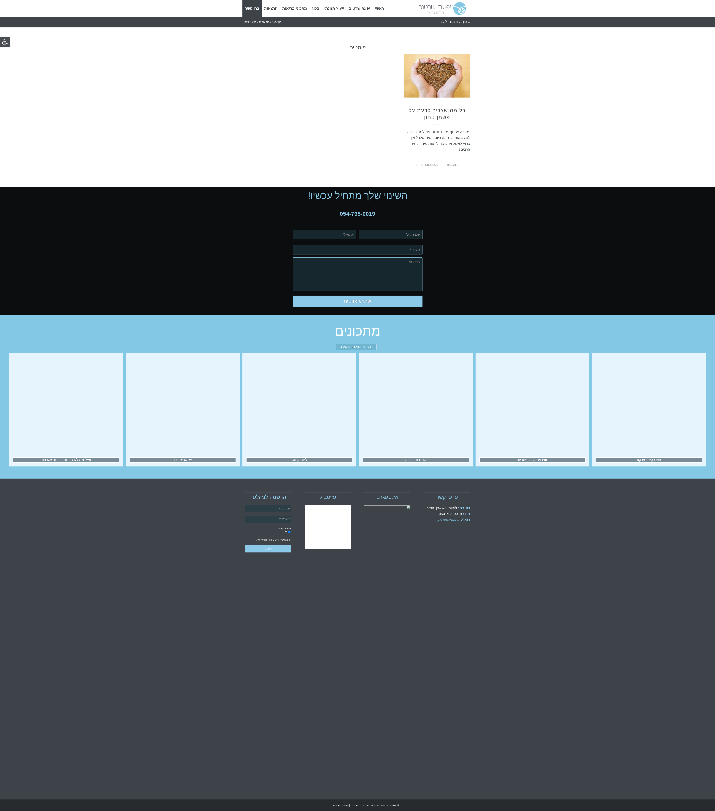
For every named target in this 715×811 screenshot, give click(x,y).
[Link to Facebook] (253, 805)
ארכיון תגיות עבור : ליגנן (455, 21)
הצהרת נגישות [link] (341, 805)
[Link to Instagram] (247, 805)
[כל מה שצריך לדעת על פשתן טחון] (437, 76)
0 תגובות (453, 165)
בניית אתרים (357, 805)
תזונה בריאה (437, 104)
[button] (5, 42)
